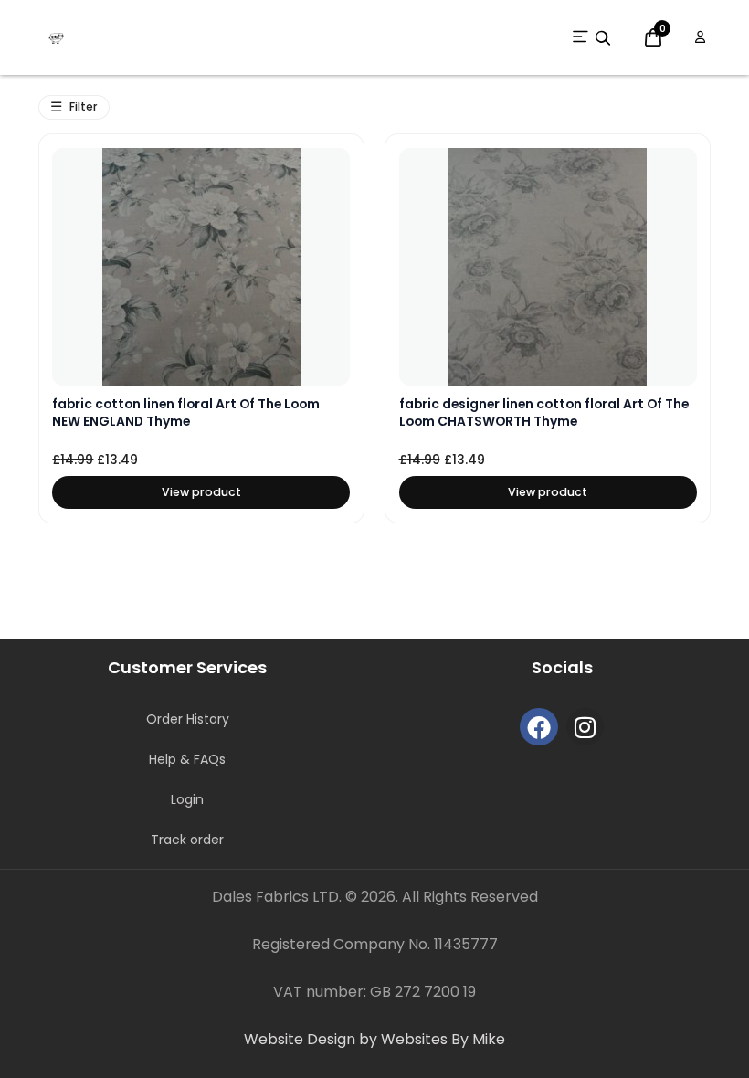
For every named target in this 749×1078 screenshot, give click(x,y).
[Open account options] (700, 38)
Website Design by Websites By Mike (374, 1039)
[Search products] (603, 38)
